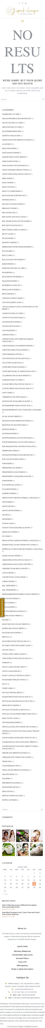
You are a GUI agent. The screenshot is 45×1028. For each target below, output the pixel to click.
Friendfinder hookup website (13, 472)
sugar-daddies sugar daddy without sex (18, 738)
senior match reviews (10, 705)
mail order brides (9, 590)
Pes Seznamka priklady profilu (14, 680)
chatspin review (8, 330)
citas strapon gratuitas (12, 363)
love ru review (8, 573)
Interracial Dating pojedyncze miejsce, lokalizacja (22, 549)
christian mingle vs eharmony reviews (17, 346)
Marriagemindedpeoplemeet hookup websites (20, 594)
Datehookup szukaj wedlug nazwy (16, 401)
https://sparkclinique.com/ (35, 1004)
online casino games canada (13, 654)
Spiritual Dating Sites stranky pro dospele (19, 727)
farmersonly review (10, 451)
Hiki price (5, 515)
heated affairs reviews (11, 511)
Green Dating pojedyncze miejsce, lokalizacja (20, 498)
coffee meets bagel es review (13, 367)
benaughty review (9, 208)
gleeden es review (9, 493)
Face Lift (22, 962)
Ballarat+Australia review (13, 204)
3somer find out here (10, 114)
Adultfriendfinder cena (11, 131)
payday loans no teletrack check (15, 675)
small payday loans (10, 718)
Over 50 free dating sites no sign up (16, 658)
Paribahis (6, 663)
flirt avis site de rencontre (13, 459)
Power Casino (7, 688)
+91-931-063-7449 (17, 992)
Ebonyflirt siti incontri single (14, 425)
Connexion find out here (12, 380)
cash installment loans (11, 302)
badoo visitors (8, 187)
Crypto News (7, 393)
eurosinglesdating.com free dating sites (18, 446)
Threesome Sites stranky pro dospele (16, 757)
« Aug (5, 894)
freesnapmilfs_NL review (11, 468)
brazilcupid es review (10, 290)
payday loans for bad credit (13, 667)
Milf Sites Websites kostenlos (13, 611)
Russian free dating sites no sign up (16, 697)
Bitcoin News (7, 251)
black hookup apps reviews (13, 260)
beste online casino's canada (14, 230)
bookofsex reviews (9, 281)
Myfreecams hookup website (13, 628)
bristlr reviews (8, 294)
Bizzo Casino (7, 255)
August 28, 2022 (8, 909)
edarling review (8, 429)
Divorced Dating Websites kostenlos (16, 421)
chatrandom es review (11, 322)
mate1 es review (8, 603)
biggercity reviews (9, 243)
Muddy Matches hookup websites (15, 624)
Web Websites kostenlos (11, 783)
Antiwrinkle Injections (22, 955)
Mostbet (5, 620)
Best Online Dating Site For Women (16, 221)
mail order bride (8, 586)
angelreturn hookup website (14, 157)
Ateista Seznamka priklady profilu (16, 170)
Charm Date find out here (12, 313)
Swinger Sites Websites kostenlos (15, 753)
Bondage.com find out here (13, 268)
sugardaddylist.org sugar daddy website (19, 742)
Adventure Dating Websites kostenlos (17, 140)
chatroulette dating (10, 326)
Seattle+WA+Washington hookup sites (17, 701)
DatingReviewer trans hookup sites (16, 406)
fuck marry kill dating (11, 485)
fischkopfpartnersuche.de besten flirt (17, 455)
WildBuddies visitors (10, 787)
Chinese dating (8, 335)
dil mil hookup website (11, 416)
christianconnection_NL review (14, 350)
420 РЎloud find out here (12, 123)
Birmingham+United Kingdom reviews (17, 247)
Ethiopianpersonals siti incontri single (18, 442)
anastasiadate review (10, 153)
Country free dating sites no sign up (17, 388)
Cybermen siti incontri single (13, 397)
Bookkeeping (7, 272)
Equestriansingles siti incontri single (17, 438)
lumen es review (8, 581)
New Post (5, 637)
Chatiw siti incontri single (12, 318)
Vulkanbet (6, 779)
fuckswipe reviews (9, 489)
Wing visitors (7, 791)
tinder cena (7, 761)
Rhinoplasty (22, 965)
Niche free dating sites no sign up (15, 641)
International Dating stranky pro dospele (19, 545)
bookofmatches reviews (11, 277)
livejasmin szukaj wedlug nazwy (15, 569)
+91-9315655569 (31, 992)
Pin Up (4, 684)
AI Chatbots (7, 144)
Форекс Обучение (9, 800)
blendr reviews (8, 264)
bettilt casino (8, 234)
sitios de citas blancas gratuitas (15, 710)
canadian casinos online (12, 298)
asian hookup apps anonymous (14, 166)
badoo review (7, 183)
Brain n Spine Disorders (22, 969)
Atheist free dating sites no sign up (16, 174)
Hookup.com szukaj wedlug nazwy (16, 528)
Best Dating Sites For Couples (14, 217)
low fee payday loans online (13, 577)
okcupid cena (7, 650)
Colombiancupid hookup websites (16, 376)
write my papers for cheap (12, 796)
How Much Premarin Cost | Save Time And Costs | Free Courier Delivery (21, 913)
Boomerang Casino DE (11, 285)
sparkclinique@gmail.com (24, 989)
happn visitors (8, 506)
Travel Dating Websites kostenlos (15, 770)
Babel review (7, 178)
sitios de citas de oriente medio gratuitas (19, 714)
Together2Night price (11, 766)
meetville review (8, 607)
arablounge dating (10, 161)
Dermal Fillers (22, 958)
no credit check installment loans (16, 646)
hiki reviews (6, 519)
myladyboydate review (11, 633)
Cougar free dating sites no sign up (16, 384)
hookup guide (8, 523)
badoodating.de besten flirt (13, 195)
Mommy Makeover (22, 951)
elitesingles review (9, 434)
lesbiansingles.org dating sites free (16, 564)
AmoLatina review (9, 148)
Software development (11, 722)
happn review (7, 502)
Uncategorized (8, 774)
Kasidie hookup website (11, 556)
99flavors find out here (11, 127)
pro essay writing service (12, 693)
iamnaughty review (9, 532)
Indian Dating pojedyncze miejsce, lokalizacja (20, 540)
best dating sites (8, 213)
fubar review (7, 481)
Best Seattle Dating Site (11, 225)
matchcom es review (10, 598)
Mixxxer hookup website (11, 616)
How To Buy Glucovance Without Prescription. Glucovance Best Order (19, 906)
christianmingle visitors (12, 354)
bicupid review (7, 238)
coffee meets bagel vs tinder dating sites (18, 371)
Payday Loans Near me (11, 671)
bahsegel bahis (8, 200)
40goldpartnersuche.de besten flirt (16, 118)
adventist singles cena (11, 136)
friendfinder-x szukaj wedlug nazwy (16, 476)
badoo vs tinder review (11, 191)
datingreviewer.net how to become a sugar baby (22, 410)
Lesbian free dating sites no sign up (16, 560)
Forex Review (7, 463)
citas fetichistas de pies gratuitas (15, 358)
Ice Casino (6, 536)
